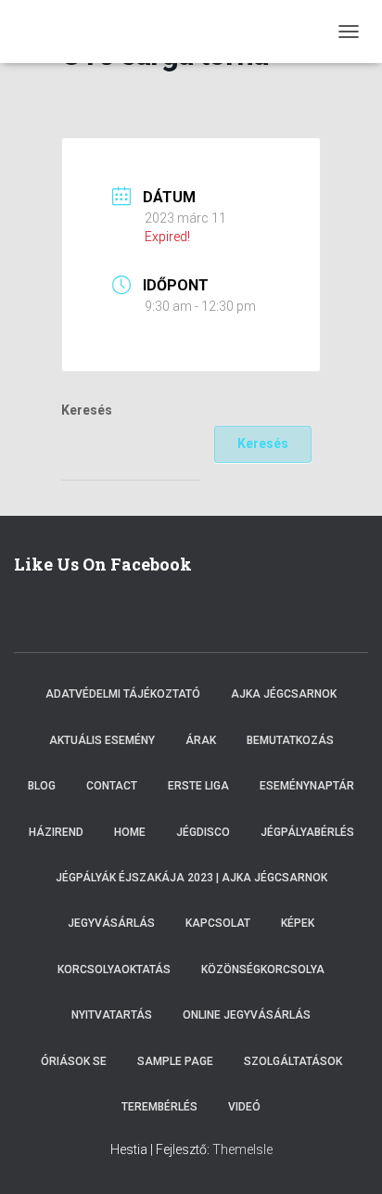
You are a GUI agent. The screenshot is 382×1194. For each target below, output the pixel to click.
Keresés (86, 410)
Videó (244, 1106)
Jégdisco (203, 832)
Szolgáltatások (293, 1061)
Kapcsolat (217, 923)
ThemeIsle (242, 1149)
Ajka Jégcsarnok (284, 693)
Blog (42, 785)
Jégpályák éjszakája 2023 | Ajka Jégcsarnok (191, 877)
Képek (297, 923)
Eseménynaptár (307, 785)
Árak (200, 740)
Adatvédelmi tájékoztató (122, 693)
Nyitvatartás (111, 1014)
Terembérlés (159, 1106)
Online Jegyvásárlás (247, 1014)
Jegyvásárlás (111, 923)
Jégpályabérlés (307, 832)
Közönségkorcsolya (263, 969)
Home (130, 832)
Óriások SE (74, 1061)
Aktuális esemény (102, 740)
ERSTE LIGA (198, 785)
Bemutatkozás (290, 740)
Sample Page (175, 1061)
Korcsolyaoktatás (114, 969)
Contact (111, 785)
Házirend (56, 832)
